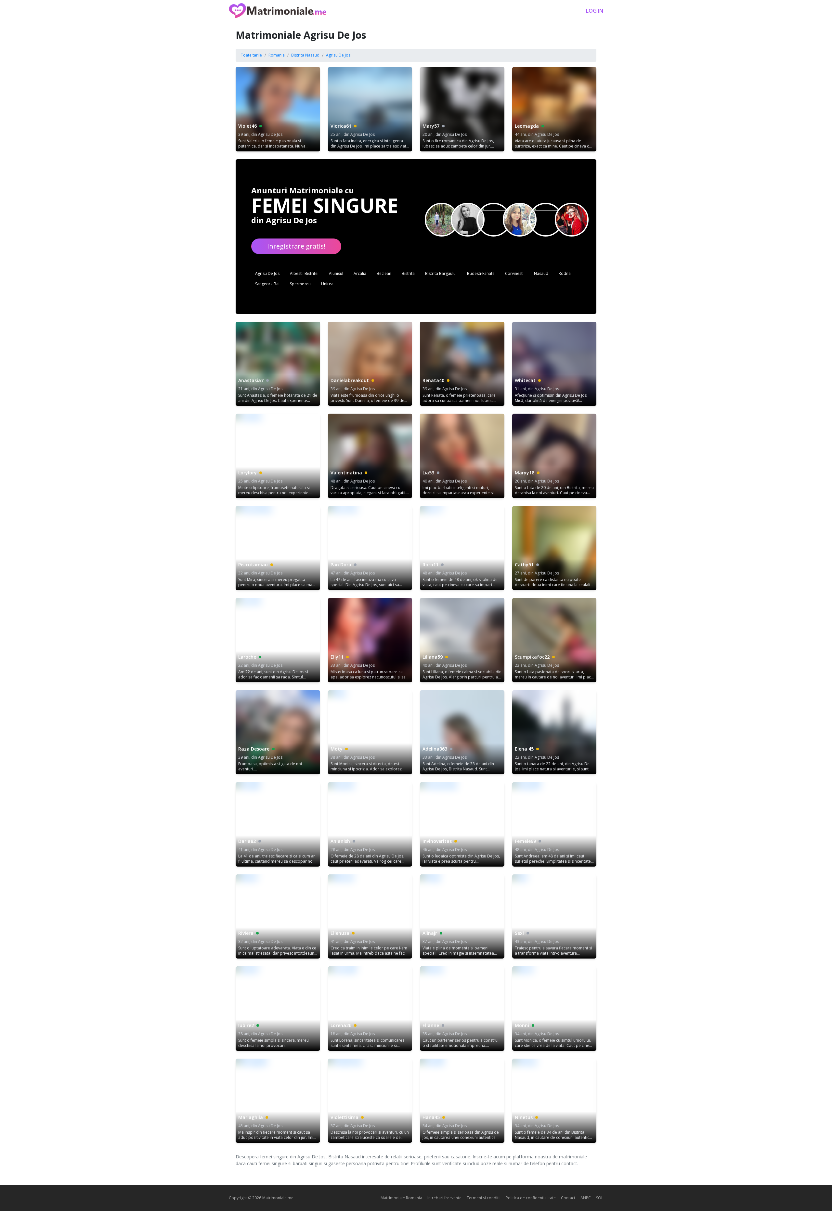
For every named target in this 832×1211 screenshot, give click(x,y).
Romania (276, 55)
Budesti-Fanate (481, 273)
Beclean (384, 273)
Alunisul (336, 273)
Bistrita (408, 273)
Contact (568, 1198)
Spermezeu (300, 284)
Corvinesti (514, 273)
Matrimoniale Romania (401, 1198)
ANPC (585, 1198)
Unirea (327, 284)
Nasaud (541, 273)
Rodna (565, 273)
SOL (599, 1198)
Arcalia (360, 273)
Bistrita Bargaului (441, 273)
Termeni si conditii (483, 1198)
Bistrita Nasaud (305, 55)
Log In (594, 10)
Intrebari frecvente (444, 1198)
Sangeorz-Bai (267, 284)
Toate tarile (251, 55)
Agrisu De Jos (338, 55)
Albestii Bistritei (304, 273)
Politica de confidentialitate (531, 1198)
